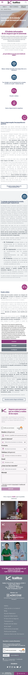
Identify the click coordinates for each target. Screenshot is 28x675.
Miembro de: (14, 596)
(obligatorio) (8, 432)
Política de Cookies (10, 631)
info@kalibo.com (18, 571)
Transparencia (8, 621)
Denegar (14, 345)
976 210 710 (16, 570)
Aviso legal (7, 626)
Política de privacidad (11, 629)
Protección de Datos (10, 623)
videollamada (19, 568)
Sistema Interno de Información (14, 634)
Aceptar (14, 341)
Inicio (2, 9)
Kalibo (6, 605)
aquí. (22, 49)
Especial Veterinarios (10, 616)
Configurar (14, 349)
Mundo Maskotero (10, 613)
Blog (5, 611)
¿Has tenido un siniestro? (12, 608)
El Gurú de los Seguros (11, 618)
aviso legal (15, 484)
